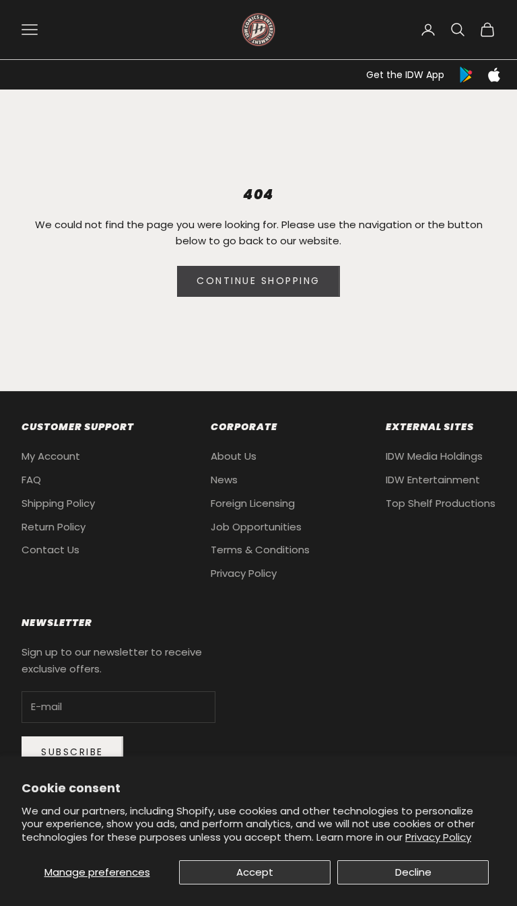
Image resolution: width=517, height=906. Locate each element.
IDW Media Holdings (434, 456)
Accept (254, 872)
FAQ (31, 480)
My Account (51, 456)
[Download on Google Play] (467, 74)
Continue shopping (258, 280)
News (224, 480)
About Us (233, 456)
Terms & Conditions (260, 550)
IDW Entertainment (433, 480)
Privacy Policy (438, 837)
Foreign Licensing (253, 503)
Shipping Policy (58, 503)
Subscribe (72, 752)
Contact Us (50, 550)
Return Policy (53, 527)
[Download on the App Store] (494, 74)
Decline (413, 872)
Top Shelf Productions (440, 503)
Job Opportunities (256, 527)
